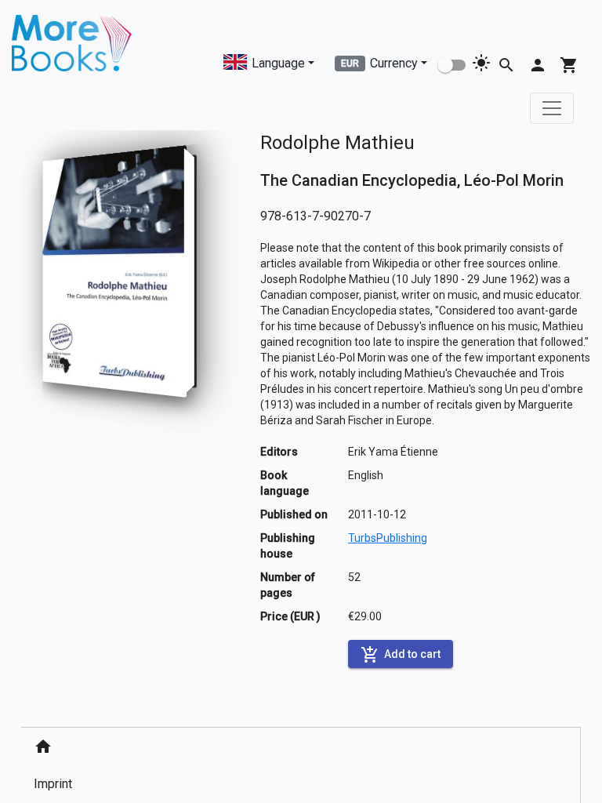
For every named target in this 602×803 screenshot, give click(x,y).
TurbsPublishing (387, 538)
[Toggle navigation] (552, 108)
